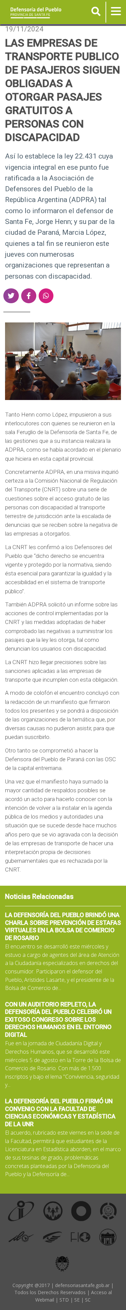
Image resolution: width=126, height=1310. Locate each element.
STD (64, 1300)
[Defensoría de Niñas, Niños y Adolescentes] (108, 1210)
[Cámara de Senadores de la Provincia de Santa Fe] (62, 1262)
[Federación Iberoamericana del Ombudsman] (81, 1236)
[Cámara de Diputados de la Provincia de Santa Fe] (108, 1236)
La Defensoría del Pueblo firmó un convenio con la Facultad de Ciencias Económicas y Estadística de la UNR (60, 1113)
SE (77, 1300)
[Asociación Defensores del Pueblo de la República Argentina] (52, 1236)
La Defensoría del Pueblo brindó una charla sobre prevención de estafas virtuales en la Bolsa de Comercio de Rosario (63, 926)
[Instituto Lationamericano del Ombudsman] (21, 1236)
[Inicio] (33, 12)
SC (88, 1300)
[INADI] (81, 1210)
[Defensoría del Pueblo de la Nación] (53, 1210)
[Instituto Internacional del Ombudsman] (21, 1210)
